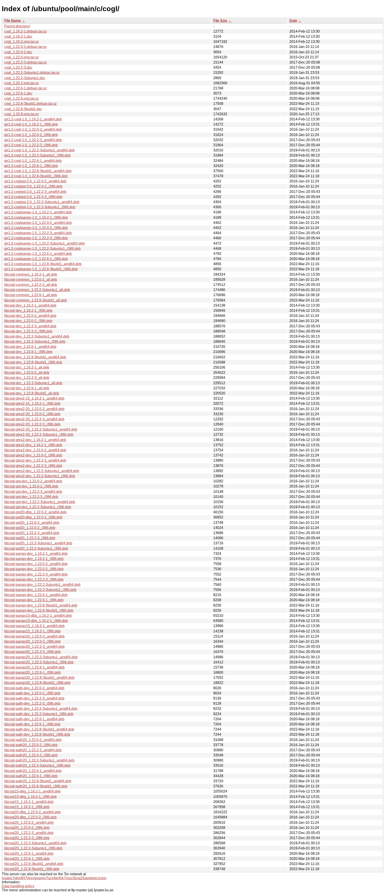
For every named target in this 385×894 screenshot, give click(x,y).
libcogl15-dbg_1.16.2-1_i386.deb (30, 797)
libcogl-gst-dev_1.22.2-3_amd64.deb (33, 491)
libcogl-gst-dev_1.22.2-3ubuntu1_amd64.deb (39, 502)
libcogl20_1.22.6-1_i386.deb (26, 859)
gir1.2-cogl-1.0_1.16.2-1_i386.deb (31, 124)
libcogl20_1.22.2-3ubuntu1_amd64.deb (35, 843)
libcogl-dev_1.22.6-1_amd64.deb (30, 347)
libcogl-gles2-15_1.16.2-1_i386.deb (32, 403)
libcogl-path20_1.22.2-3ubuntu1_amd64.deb (39, 760)
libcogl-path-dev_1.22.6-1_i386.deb (32, 724)
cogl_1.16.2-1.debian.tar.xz (25, 31)
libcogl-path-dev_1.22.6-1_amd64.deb (34, 719)
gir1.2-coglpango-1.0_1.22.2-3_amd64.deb (38, 233)
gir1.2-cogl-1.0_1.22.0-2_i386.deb (31, 135)
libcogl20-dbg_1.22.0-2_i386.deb (30, 817)
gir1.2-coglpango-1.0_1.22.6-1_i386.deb (36, 259)
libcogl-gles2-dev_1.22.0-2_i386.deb (33, 455)
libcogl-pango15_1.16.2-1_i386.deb (32, 631)
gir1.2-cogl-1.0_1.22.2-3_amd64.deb (33, 140)
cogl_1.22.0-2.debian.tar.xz (25, 47)
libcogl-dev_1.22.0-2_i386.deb (28, 321)
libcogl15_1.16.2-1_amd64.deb (28, 802)
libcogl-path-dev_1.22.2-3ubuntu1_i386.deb (38, 714)
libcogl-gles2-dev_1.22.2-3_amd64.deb (35, 460)
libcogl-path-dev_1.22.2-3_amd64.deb (34, 698)
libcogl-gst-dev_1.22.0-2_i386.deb (31, 486)
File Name (12, 21)
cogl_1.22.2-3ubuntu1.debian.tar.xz (32, 72)
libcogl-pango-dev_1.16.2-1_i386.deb (33, 559)
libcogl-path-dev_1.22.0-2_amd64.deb (34, 688)
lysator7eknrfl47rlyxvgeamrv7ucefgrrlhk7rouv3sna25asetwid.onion (54, 878)
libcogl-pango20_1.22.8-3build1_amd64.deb (39, 677)
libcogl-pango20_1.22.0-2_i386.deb (32, 641)
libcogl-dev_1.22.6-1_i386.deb (28, 352)
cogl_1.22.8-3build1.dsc (23, 109)
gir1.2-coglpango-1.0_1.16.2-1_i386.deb (36, 217)
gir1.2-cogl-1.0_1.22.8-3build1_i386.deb (36, 176)
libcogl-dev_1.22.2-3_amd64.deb (30, 326)
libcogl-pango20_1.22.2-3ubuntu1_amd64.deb (41, 657)
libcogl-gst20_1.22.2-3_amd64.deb (31, 533)
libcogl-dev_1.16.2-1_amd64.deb (30, 305)
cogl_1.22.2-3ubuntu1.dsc (24, 78)
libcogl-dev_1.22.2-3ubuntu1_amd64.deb (36, 336)
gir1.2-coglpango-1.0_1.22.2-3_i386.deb (36, 238)
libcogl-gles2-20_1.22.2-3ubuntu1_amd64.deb (40, 429)
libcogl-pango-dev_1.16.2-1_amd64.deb (36, 553)
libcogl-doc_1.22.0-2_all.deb (26, 372)
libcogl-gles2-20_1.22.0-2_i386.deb (32, 414)
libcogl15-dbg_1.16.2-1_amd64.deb (32, 791)
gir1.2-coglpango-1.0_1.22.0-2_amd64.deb (38, 223)
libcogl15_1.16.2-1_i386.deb (26, 807)
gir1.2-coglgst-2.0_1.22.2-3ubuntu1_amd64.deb (41, 202)
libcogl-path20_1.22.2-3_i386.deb (30, 755)
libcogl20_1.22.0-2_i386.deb (26, 828)
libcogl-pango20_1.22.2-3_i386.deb (32, 652)
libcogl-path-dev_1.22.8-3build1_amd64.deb (39, 729)
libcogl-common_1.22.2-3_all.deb (30, 285)
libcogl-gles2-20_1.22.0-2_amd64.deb (34, 409)
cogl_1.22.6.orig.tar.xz (21, 98)
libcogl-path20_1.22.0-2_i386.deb (30, 745)
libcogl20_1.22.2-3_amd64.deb (28, 833)
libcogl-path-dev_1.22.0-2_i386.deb (32, 693)
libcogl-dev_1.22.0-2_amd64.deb (30, 316)
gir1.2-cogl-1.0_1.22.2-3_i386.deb (31, 145)
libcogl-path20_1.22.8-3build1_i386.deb (35, 786)
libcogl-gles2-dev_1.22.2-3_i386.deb (33, 466)
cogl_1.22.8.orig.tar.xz (21, 114)
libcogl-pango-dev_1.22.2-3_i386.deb (33, 579)
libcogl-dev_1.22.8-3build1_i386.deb (33, 362)
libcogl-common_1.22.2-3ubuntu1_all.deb (37, 290)
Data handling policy (18, 886)
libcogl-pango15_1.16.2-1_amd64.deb (34, 626)
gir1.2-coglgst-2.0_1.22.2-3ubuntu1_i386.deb (39, 207)
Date (293, 21)
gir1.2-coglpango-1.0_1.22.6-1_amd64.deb (38, 254)
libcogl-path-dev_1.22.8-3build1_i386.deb (37, 734)
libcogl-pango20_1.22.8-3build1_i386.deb (37, 683)
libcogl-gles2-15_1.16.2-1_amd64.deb (34, 398)
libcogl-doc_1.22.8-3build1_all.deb (31, 393)
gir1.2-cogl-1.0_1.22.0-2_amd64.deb (33, 129)
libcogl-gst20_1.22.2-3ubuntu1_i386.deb (36, 548)
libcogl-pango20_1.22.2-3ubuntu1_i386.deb (39, 662)
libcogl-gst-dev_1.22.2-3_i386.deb (31, 497)
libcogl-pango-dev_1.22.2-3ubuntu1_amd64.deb (42, 584)
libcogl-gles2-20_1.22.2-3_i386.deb (32, 424)
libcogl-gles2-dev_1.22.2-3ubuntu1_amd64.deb (41, 471)
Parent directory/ (17, 26)
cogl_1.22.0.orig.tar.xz (21, 57)
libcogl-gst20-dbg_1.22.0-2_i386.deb (33, 517)
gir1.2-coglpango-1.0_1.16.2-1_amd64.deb (38, 212)
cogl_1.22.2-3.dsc (18, 67)
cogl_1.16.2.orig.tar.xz (21, 41)
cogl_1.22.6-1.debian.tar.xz (25, 88)
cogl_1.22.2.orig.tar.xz (21, 83)
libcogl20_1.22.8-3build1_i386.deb (31, 869)
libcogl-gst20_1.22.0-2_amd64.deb (31, 522)
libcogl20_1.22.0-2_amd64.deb (28, 822)
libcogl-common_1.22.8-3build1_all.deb (35, 300)
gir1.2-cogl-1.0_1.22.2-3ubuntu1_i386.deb (37, 155)
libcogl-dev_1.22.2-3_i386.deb (28, 331)
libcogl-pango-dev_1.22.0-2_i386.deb (33, 569)
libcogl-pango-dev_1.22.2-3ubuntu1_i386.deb (40, 590)
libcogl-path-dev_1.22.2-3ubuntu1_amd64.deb (40, 708)
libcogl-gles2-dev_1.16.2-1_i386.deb (33, 445)
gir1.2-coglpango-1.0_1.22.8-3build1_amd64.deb (43, 264)
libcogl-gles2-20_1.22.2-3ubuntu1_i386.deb (38, 434)
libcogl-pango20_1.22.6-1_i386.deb (32, 672)
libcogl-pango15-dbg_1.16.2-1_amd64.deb (38, 615)
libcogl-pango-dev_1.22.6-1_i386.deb (33, 600)
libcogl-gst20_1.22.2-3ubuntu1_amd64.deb (38, 543)
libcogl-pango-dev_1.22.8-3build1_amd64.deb (40, 605)
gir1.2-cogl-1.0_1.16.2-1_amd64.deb (33, 119)
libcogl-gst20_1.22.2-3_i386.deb (29, 538)
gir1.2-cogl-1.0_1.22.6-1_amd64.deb (33, 161)
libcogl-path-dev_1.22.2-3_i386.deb (32, 703)
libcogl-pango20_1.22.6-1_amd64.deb (34, 667)
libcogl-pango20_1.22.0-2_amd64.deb (34, 636)
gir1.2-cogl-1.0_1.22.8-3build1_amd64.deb (38, 171)
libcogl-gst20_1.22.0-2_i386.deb (29, 528)
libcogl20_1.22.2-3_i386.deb (26, 838)
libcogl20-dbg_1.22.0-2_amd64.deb (32, 812)
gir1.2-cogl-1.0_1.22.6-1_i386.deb (31, 166)
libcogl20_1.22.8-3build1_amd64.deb (33, 864)
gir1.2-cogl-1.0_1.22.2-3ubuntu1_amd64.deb (39, 150)
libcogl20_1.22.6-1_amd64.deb (28, 853)
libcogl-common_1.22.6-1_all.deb (30, 295)
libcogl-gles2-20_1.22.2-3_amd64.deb (34, 419)
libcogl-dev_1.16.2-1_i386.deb (28, 310)
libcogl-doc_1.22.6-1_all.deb (26, 388)
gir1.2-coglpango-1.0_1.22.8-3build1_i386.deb (41, 269)
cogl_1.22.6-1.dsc (18, 93)
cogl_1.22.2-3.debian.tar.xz (25, 62)
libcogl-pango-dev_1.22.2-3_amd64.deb (36, 574)
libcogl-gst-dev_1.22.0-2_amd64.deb (33, 481)
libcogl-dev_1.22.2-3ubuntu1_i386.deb (34, 341)
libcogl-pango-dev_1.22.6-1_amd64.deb (36, 595)
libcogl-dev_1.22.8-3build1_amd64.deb (35, 357)
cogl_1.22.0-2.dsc (18, 52)
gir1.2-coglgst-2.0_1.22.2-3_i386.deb (33, 197)
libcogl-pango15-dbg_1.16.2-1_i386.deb (36, 621)
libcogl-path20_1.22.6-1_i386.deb (30, 776)
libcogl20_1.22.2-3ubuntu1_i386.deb (33, 848)
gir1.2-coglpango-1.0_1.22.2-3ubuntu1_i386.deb (42, 248)
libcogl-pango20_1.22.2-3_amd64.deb (34, 646)
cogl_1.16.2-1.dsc (18, 36)
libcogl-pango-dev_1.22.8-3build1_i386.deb (38, 610)
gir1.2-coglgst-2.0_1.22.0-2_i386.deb (33, 186)
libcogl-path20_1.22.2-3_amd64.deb (32, 750)
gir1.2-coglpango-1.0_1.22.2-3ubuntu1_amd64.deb (44, 243)
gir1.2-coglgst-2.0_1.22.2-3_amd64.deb (35, 192)
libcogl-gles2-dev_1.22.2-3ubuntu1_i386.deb (39, 476)
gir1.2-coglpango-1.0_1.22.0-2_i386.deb (36, 228)
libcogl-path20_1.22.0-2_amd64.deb (32, 740)
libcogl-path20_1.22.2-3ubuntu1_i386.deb (37, 765)
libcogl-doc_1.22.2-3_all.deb (26, 378)
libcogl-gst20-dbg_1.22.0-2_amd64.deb (35, 512)
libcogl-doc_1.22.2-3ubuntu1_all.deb (33, 383)
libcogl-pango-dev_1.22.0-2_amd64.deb (36, 564)
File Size (220, 21)
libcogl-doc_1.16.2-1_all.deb (26, 367)
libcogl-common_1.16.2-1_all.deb (30, 274)
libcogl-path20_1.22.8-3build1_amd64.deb (37, 781)
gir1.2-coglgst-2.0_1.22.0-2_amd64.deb (35, 181)
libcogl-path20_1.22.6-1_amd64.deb (32, 771)
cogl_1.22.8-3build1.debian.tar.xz (30, 103)
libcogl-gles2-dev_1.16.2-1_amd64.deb (35, 440)
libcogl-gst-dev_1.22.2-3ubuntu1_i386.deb (37, 507)
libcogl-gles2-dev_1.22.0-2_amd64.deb (35, 450)
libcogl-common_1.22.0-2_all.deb (30, 279)
